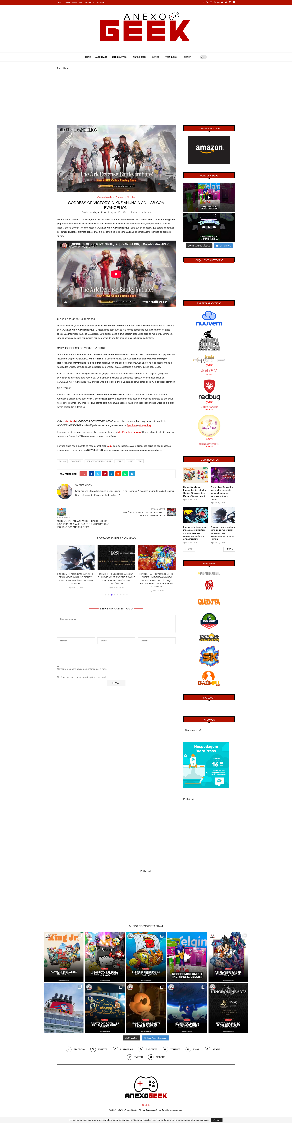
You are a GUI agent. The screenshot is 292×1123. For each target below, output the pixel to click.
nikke (130, 461)
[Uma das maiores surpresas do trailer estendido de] (146, 1008)
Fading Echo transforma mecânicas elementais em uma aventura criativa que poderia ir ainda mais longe (195, 533)
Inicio (59, 2)
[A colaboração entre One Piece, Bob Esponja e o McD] (146, 957)
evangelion (76, 461)
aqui (110, 446)
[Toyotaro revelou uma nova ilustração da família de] (228, 957)
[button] (61, 570)
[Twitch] (230, 2)
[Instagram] (211, 2)
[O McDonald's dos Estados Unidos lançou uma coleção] (105, 957)
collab (62, 461)
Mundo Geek (139, 57)
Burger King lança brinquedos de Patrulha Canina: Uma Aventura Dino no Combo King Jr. (194, 491)
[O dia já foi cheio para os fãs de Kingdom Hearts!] (228, 1008)
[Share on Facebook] (91, 473)
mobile (119, 461)
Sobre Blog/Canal (73, 2)
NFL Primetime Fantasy (129, 432)
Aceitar (217, 1120)
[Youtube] (218, 2)
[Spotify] (226, 2)
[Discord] (234, 2)
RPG (140, 461)
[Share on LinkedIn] (111, 473)
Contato (101, 2)
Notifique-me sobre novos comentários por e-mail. (82, 669)
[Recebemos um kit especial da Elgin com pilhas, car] (187, 957)
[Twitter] (207, 2)
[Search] (196, 57)
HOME (88, 57)
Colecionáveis (119, 57)
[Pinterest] (215, 2)
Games (155, 57)
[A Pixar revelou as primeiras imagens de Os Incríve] (187, 1008)
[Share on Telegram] (132, 473)
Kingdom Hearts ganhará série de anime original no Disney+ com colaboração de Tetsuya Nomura (223, 533)
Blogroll (89, 2)
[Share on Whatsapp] (125, 473)
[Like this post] (84, 473)
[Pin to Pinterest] (105, 473)
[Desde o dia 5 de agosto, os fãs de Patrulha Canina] (63, 957)
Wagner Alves (99, 212)
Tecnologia (171, 57)
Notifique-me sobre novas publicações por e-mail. (81, 677)
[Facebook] (203, 2)
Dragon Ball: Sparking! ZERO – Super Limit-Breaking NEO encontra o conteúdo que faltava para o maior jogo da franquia (116, 580)
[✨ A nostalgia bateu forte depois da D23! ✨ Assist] (63, 1008)
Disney (187, 57)
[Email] (222, 2)
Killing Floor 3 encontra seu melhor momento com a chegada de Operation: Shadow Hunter (222, 493)
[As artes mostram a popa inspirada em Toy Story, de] (105, 1008)
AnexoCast (101, 57)
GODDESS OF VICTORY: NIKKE (99, 461)
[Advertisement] (146, 91)
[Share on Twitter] (98, 473)
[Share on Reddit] (118, 473)
